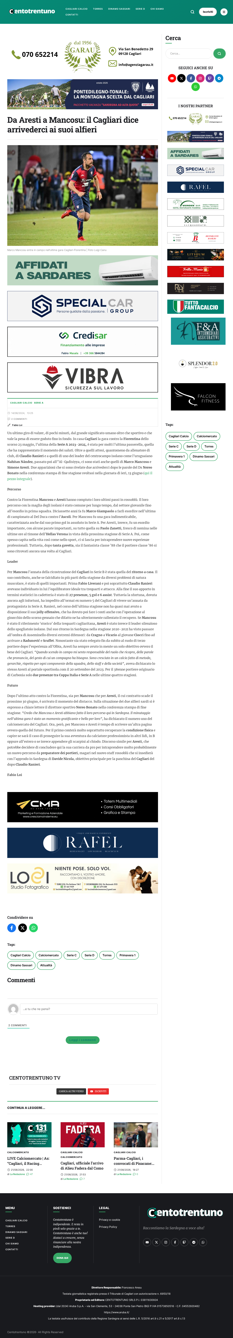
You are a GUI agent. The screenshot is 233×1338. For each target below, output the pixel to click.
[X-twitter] (181, 78)
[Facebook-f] (191, 78)
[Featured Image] (29, 1134)
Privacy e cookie (109, 1219)
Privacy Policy (108, 1227)
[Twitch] (210, 78)
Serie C (72, 955)
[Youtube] (172, 78)
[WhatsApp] (33, 928)
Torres (107, 955)
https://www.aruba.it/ (116, 1312)
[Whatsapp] (195, 86)
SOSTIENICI (62, 1208)
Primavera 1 (128, 955)
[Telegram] (219, 78)
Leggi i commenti (82, 1040)
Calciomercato (49, 955)
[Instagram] (200, 78)
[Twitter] (22, 928)
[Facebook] (11, 928)
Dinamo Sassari (21, 965)
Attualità (46, 965)
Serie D (89, 955)
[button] (192, 12)
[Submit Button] (219, 53)
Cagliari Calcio (21, 955)
